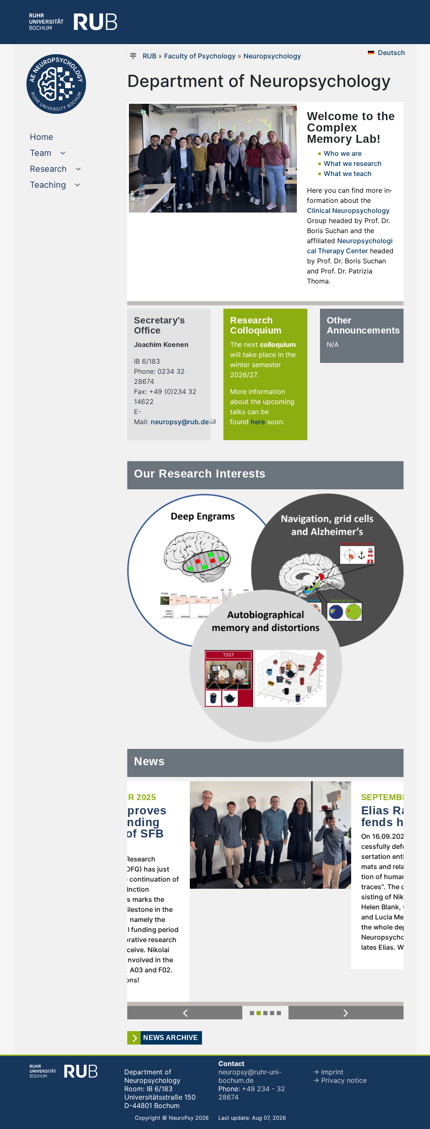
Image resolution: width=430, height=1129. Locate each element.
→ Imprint (328, 1039)
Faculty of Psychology (200, 56)
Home (58, 136)
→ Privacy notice (340, 1047)
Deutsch (391, 52)
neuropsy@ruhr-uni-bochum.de (249, 1043)
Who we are (343, 153)
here (258, 421)
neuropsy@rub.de (180, 421)
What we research (353, 163)
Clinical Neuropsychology (348, 210)
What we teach (348, 173)
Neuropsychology (272, 56)
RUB (149, 56)
